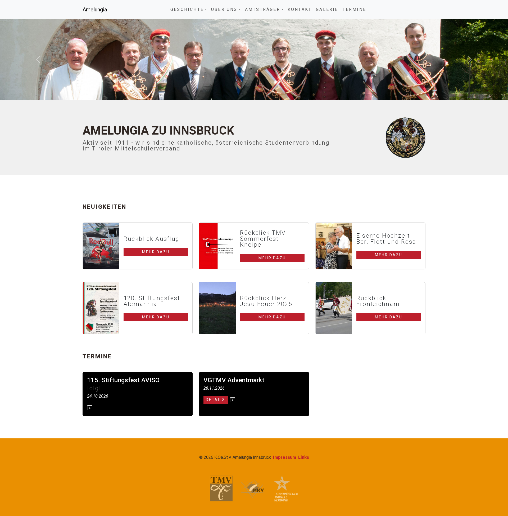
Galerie (327, 9)
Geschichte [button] (187, 9)
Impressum (284, 457)
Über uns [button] (224, 9)
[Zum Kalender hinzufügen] (89, 408)
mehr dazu (155, 252)
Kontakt (300, 9)
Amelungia (95, 9)
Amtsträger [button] (262, 9)
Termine (354, 9)
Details (215, 400)
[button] (38, 59)
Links (303, 457)
